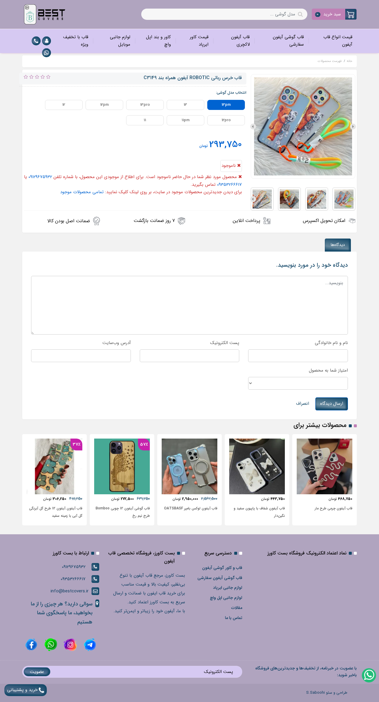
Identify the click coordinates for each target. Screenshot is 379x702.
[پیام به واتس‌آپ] (368, 675)
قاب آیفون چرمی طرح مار (333, 508)
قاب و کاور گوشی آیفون (222, 568)
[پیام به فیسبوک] (31, 644)
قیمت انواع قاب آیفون (337, 40)
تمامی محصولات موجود (82, 192)
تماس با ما (233, 618)
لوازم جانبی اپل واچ (226, 597)
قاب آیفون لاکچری (240, 40)
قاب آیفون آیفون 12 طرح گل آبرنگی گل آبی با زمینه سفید (55, 512)
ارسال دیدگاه (331, 403)
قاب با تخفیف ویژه (75, 40)
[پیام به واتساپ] (46, 52)
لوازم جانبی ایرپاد (227, 587)
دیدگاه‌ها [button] (338, 245)
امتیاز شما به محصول (328, 370)
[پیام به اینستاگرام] (69, 644)
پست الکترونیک (224, 342)
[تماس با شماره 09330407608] (36, 40)
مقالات (236, 608)
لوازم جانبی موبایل (120, 40)
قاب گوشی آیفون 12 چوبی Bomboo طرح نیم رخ (123, 512)
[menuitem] (332, 41)
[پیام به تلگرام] (89, 644)
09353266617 (229, 184)
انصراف (302, 403)
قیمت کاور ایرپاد (199, 40)
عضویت (37, 671)
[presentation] (353, 126)
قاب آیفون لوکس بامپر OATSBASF (190, 508)
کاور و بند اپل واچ (158, 40)
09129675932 (40, 176)
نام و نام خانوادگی (331, 342)
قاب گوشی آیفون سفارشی (288, 40)
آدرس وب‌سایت (116, 342)
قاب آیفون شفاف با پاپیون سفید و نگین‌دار (259, 512)
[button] (334, 14)
